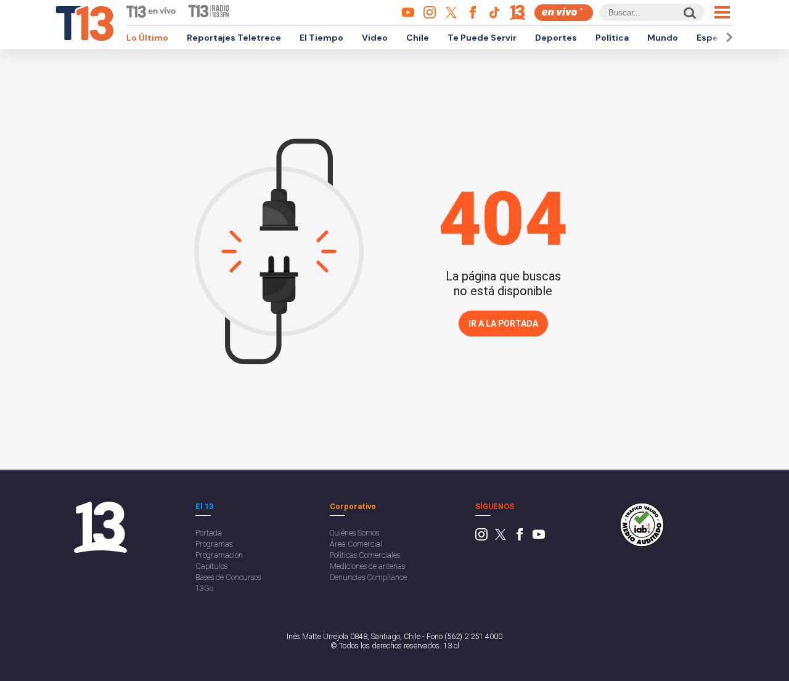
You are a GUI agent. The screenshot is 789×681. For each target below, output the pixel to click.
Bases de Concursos (228, 577)
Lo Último (147, 37)
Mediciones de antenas (367, 566)
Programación (219, 555)
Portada (208, 532)
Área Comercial (356, 543)
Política (612, 37)
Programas (213, 543)
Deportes (556, 37)
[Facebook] (519, 537)
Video (375, 37)
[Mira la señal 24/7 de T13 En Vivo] (563, 12)
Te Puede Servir (482, 37)
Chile (417, 37)
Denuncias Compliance (368, 577)
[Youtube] (539, 537)
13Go (204, 588)
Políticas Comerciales (365, 555)
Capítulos (211, 566)
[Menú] (722, 12)
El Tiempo (321, 37)
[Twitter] (500, 537)
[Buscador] (689, 12)
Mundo (662, 37)
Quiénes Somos (354, 532)
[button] (727, 37)
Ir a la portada (503, 323)
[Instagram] (481, 537)
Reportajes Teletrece (234, 37)
